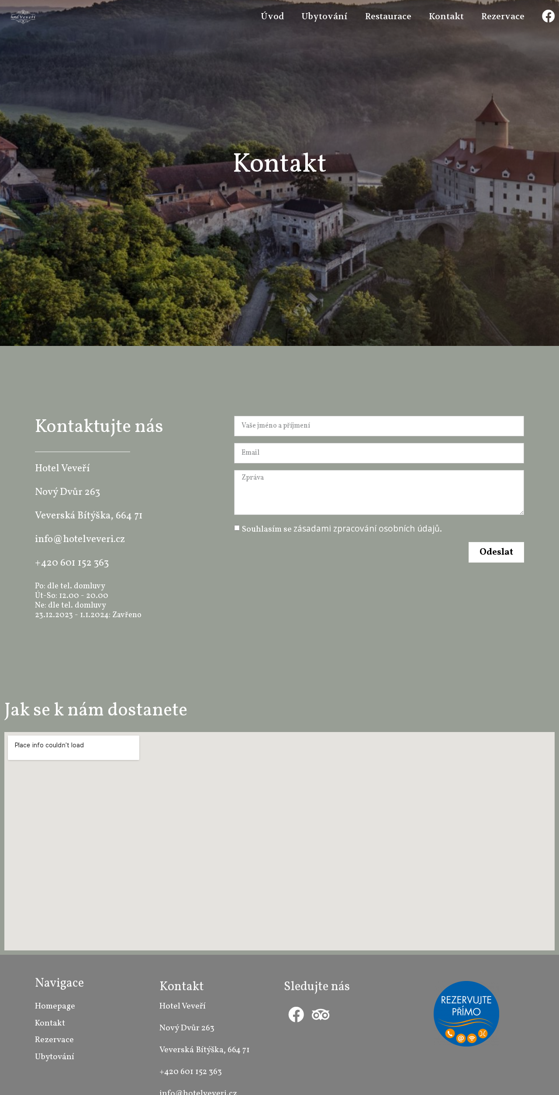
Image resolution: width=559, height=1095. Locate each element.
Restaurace (388, 16)
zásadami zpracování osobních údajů (366, 528)
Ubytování (324, 16)
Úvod (272, 16)
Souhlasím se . (342, 529)
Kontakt (446, 16)
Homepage (55, 1006)
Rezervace (502, 16)
